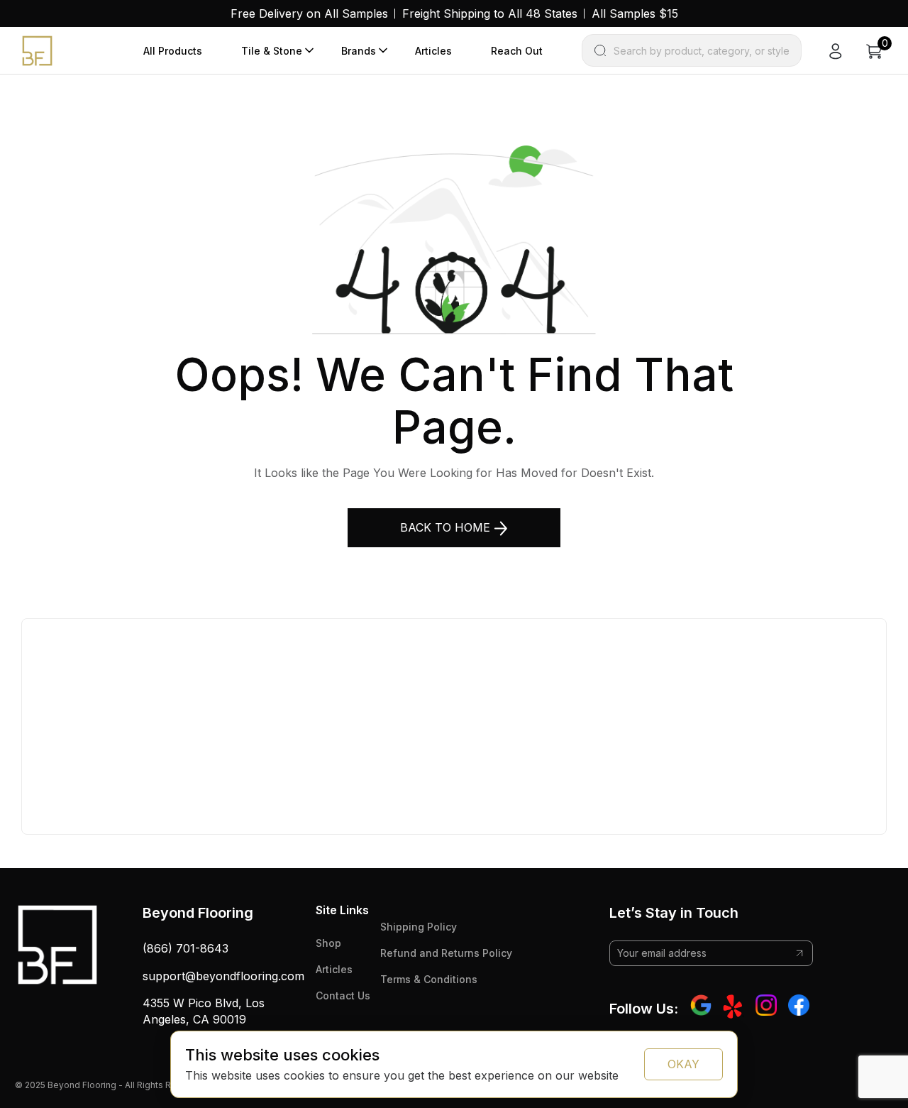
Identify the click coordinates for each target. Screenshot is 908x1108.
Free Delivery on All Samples (309, 13)
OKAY (683, 1064)
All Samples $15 (635, 13)
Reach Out (517, 51)
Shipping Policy (418, 927)
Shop (328, 943)
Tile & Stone (271, 51)
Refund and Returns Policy (446, 953)
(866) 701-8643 (185, 948)
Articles (433, 51)
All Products (172, 51)
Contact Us (343, 995)
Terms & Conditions (428, 979)
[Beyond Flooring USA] (37, 50)
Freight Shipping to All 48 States (489, 13)
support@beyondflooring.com (223, 976)
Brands (358, 51)
